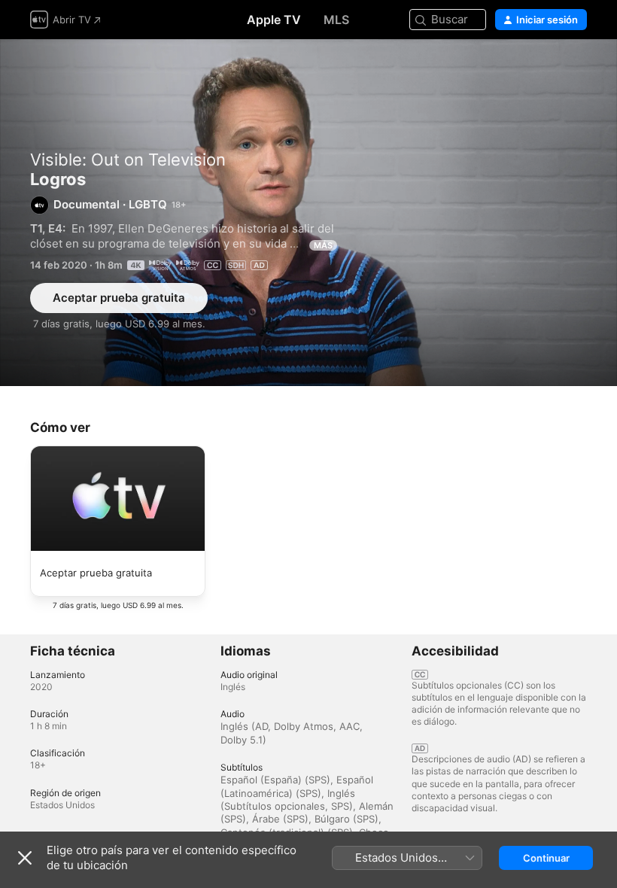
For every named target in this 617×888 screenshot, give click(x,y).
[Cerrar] (25, 858)
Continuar (546, 858)
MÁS (323, 245)
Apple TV (274, 19)
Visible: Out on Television (128, 159)
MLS (336, 19)
